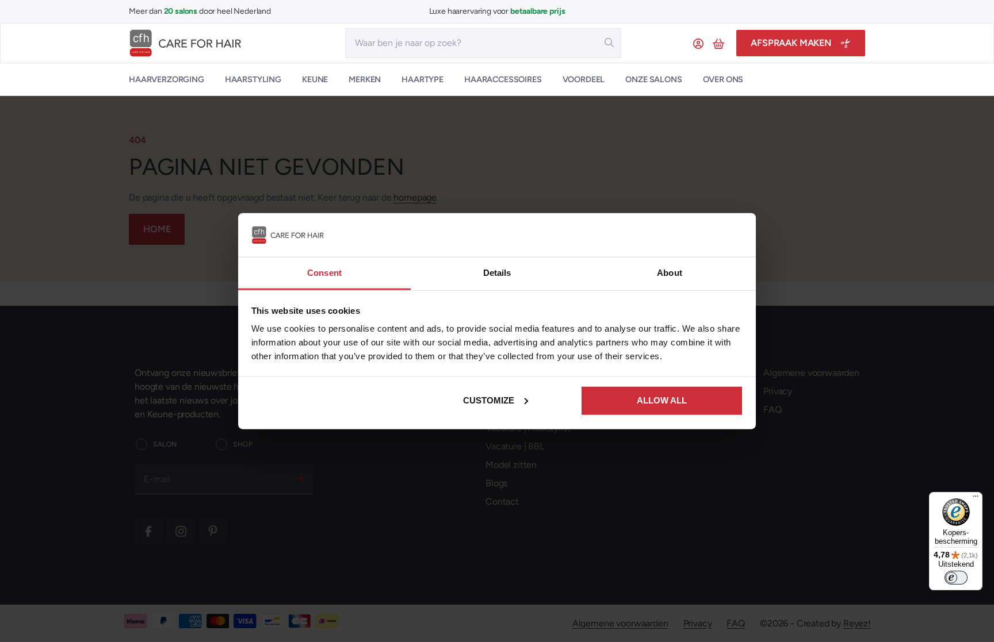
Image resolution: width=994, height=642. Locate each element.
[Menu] (975, 499)
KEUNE (315, 79)
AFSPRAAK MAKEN (791, 42)
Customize (488, 400)
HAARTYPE (423, 79)
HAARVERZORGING (166, 79)
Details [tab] (497, 273)
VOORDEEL (584, 79)
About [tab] (669, 273)
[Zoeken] (609, 42)
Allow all (662, 400)
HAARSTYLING (253, 79)
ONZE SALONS (653, 79)
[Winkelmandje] (720, 43)
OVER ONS (723, 79)
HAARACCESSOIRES (503, 79)
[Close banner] (736, 235)
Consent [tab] (324, 273)
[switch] (956, 578)
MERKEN (365, 79)
